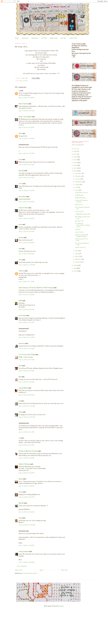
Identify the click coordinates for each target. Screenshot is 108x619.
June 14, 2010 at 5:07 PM (26, 177)
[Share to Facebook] (37, 78)
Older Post (64, 570)
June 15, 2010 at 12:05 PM (27, 417)
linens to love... (79, 204)
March (77, 256)
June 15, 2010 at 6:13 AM (26, 371)
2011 (75, 168)
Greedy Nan (22, 315)
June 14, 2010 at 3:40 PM (26, 97)
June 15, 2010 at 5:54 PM (26, 473)
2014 (75, 160)
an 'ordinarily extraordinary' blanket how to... (82, 225)
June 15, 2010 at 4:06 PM (26, 458)
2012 (75, 165)
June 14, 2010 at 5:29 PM (26, 202)
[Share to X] (36, 78)
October (77, 179)
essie (20, 248)
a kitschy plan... (79, 195)
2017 (75, 154)
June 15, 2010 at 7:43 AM (26, 382)
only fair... (78, 229)
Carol (20, 159)
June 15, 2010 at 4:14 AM (26, 322)
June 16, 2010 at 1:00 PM (26, 545)
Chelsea (21, 237)
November (78, 176)
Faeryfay (21, 170)
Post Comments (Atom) (30, 573)
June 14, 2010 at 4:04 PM (26, 127)
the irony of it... (79, 221)
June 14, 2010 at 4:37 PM (26, 153)
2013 (75, 162)
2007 (75, 271)
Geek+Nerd (22, 196)
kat (20, 401)
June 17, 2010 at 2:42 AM (26, 562)
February (78, 259)
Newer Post (18, 570)
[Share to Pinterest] (39, 78)
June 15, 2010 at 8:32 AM (26, 395)
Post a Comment (22, 566)
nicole (20, 224)
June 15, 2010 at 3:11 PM (26, 432)
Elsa (20, 377)
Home (41, 570)
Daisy (20, 518)
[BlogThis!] (34, 78)
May (76, 251)
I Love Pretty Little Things (27, 354)
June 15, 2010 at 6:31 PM (26, 497)
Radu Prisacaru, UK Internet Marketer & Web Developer (36, 287)
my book (44, 38)
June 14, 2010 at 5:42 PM (26, 218)
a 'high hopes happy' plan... (83, 214)
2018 (75, 151)
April (77, 253)
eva (20, 438)
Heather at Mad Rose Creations (28, 451)
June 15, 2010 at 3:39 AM (26, 309)
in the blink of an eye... (81, 192)
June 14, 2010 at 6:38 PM (26, 242)
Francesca (22, 343)
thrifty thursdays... (80, 197)
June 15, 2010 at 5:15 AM (26, 359)
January (78, 262)
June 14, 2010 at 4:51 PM (26, 164)
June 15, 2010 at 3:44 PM (26, 445)
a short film (73, 38)
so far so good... (79, 211)
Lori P (20, 183)
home (17, 38)
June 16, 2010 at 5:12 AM (26, 512)
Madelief (21, 503)
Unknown (21, 271)
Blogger (61, 606)
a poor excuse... (79, 232)
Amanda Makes (23, 388)
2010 (75, 171)
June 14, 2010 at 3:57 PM (26, 110)
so (19, 90)
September (78, 182)
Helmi (20, 300)
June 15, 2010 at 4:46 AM (26, 348)
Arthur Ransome (24, 551)
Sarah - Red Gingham (25, 116)
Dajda (20, 412)
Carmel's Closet (23, 207)
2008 (75, 268)
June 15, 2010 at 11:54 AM (27, 406)
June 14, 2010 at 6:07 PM (26, 231)
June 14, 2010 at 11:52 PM (27, 265)
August (77, 184)
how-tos (63, 38)
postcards (35, 38)
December (78, 173)
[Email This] (32, 78)
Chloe (20, 133)
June (77, 190)
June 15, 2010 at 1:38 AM (26, 294)
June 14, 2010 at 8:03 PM (26, 254)
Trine (20, 259)
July (76, 187)
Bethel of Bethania (24, 464)
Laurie (21, 492)
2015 (75, 157)
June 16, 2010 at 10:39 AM (27, 525)
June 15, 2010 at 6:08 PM (26, 486)
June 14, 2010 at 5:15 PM (26, 190)
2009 (75, 265)
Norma (21, 479)
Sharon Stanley (23, 103)
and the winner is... (80, 247)
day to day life (24, 80)
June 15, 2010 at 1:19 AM (26, 281)
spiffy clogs (53, 38)
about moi (25, 38)
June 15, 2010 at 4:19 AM (26, 337)
